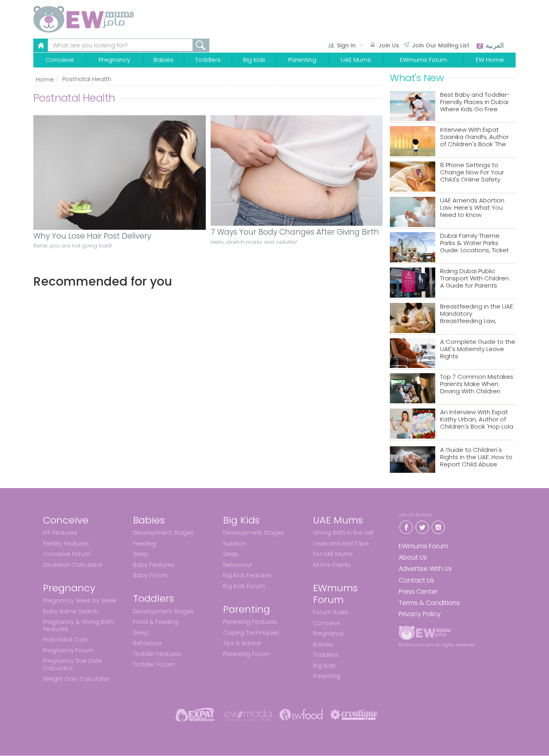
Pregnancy (114, 59)
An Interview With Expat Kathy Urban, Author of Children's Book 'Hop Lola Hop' (476, 420)
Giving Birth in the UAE (343, 533)
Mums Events (332, 565)
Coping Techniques (251, 633)
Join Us (388, 45)
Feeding (144, 543)
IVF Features (60, 533)
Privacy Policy (420, 614)
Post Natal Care (65, 639)
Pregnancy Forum (68, 650)
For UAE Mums (333, 554)
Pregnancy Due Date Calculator (72, 664)
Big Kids (254, 59)
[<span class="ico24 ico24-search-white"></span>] (201, 45)
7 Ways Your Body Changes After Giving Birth (295, 232)
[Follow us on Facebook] (406, 526)
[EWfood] (301, 714)
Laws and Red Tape (341, 543)
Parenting (302, 59)
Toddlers (208, 59)
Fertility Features (66, 543)
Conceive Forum (66, 554)
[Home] (103, 19)
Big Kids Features (247, 575)
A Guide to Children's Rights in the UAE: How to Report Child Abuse (476, 457)
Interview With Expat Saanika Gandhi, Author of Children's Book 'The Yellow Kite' (474, 137)
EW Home (490, 59)
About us (413, 557)
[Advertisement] (208, 376)
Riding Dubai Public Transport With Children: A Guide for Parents (475, 279)
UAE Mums (356, 59)
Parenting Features (250, 622)
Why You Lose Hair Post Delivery (92, 236)
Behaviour (147, 643)
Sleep (141, 554)
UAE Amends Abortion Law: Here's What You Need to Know (472, 208)
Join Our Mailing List (440, 45)
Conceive (59, 59)
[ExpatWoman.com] (195, 714)
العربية (494, 45)
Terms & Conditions (429, 602)
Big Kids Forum (244, 586)
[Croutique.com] (354, 714)
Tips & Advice (242, 643)
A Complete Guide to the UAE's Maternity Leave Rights (477, 349)
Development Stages (163, 533)
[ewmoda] (248, 714)
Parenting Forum (246, 654)
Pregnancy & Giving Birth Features (78, 625)
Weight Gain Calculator (76, 679)
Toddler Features (157, 654)
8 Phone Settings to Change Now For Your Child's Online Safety (472, 172)
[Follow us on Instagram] (438, 526)
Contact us (416, 580)
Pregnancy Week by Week (80, 601)
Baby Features (153, 565)
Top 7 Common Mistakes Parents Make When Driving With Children (476, 384)
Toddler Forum (154, 664)
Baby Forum (150, 575)
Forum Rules (330, 612)
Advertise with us (425, 568)
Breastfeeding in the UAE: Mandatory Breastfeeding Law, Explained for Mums (477, 314)
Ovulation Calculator (72, 565)
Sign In (346, 45)
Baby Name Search (70, 611)
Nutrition (234, 543)
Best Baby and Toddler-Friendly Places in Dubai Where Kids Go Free (475, 102)
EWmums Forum (423, 59)
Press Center (418, 591)
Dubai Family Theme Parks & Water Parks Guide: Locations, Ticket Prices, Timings (474, 243)
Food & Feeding (155, 622)
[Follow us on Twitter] (422, 526)
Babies (164, 59)
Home (45, 79)
